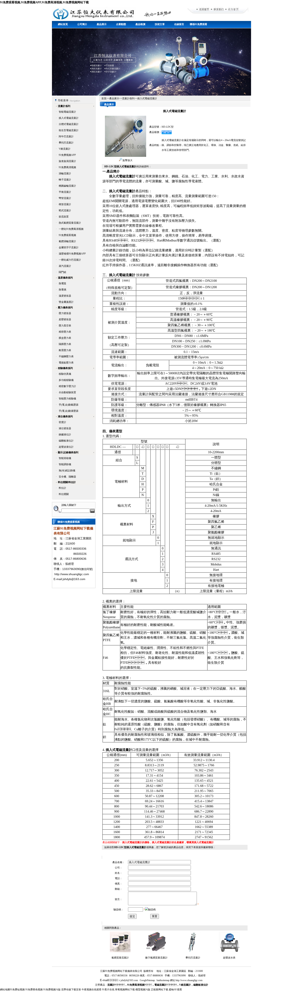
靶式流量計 (65, 210)
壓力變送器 (65, 313)
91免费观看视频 (67, 235)
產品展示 (102, 24)
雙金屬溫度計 (66, 302)
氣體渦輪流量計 (67, 241)
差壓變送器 (65, 319)
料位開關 (64, 494)
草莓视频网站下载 (125, 989)
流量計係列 (64, 106)
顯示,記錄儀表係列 (68, 452)
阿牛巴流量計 (66, 136)
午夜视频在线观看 (91, 989)
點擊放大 (127, 160)
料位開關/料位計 (67, 482)
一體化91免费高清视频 (71, 229)
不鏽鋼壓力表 (66, 356)
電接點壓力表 (66, 362)
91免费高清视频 (67, 167)
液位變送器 (65, 428)
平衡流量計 (65, 192)
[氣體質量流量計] (120, 951)
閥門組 (62, 272)
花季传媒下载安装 (71, 989)
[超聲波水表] (229, 951)
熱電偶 (62, 289)
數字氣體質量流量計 (156, 957)
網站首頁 (63, 24)
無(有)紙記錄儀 (67, 470)
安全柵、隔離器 (67, 476)
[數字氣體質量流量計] (156, 951)
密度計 (62, 422)
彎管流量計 (65, 198)
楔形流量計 (65, 204)
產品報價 (140, 24)
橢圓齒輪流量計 (67, 185)
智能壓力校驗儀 (67, 398)
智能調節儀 (65, 464)
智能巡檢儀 (65, 458)
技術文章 (160, 24)
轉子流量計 (65, 179)
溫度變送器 (65, 295)
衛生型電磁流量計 (69, 130)
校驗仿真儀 (65, 373)
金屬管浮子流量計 (69, 247)
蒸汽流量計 (65, 266)
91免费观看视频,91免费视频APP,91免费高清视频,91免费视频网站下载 (44, 2)
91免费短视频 (17, 989)
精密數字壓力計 (67, 386)
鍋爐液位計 (65, 434)
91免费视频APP (67, 155)
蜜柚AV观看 (175, 989)
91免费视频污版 (52, 989)
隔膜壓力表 (65, 344)
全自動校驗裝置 (67, 392)
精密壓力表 (65, 331)
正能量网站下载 (159, 989)
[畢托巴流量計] (193, 951)
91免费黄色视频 (34, 989)
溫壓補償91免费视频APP (72, 253)
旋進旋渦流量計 (67, 161)
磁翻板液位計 (66, 440)
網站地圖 (5, 989)
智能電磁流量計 (67, 111)
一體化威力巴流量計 (70, 259)
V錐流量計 (64, 148)
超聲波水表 (229, 957)
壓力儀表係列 (65, 307)
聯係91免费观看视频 (198, 25)
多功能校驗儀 (66, 380)
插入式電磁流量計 (69, 118)
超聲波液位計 (66, 446)
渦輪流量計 (65, 173)
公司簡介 (82, 24)
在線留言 (179, 24)
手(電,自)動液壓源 (68, 410)
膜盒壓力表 (65, 337)
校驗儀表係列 (65, 368)
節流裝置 (64, 216)
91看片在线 (108, 989)
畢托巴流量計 (66, 142)
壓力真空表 (65, 325)
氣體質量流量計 (120, 957)
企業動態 (121, 24)
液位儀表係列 (65, 416)
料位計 (62, 488)
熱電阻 (62, 283)
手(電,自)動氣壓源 (68, 404)
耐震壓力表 (65, 350)
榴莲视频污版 (142, 989)
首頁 (103, 98)
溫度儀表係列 (65, 277)
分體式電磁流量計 (69, 124)
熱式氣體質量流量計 (70, 222)
